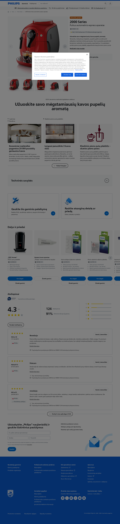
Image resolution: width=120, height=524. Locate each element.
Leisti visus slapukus (80, 75)
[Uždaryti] (87, 54)
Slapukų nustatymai (40, 75)
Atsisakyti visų (67, 75)
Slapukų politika (79, 70)
